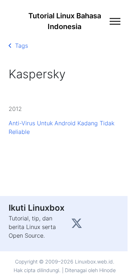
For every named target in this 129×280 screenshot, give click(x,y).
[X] (77, 225)
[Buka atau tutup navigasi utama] (115, 21)
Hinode (107, 270)
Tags (19, 45)
